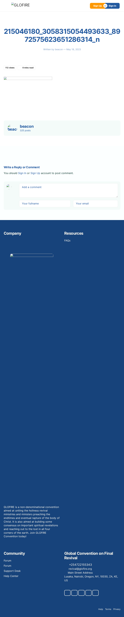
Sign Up (97, 5)
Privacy (116, 609)
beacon (59, 49)
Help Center (11, 576)
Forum (7, 560)
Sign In (112, 5)
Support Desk (12, 570)
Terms (108, 609)
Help (100, 609)
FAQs (67, 240)
